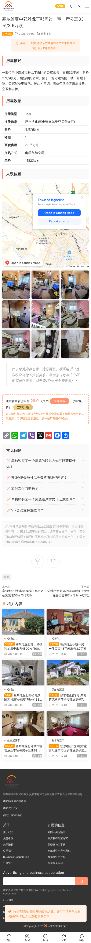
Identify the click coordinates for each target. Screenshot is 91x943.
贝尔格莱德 (58, 689)
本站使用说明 (10, 808)
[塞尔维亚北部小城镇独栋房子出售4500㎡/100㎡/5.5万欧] (23, 622)
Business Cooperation (16, 856)
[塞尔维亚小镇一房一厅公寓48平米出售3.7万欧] (68, 622)
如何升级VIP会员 (12, 815)
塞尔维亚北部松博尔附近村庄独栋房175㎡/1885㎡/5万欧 (22, 697)
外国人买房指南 (56, 832)
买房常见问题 (55, 863)
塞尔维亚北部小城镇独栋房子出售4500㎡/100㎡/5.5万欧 (23, 646)
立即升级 (23, 407)
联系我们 (8, 850)
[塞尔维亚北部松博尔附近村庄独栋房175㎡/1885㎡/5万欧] (23, 672)
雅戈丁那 (46, 33)
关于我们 (8, 832)
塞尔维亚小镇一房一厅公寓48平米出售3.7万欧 (68, 646)
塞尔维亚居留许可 (61, 122)
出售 (6, 577)
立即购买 (60, 401)
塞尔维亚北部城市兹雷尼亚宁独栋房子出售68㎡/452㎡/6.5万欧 (23, 748)
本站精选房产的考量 (14, 801)
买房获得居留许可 (58, 838)
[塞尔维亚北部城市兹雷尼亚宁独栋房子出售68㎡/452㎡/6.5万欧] (23, 723)
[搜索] (72, 6)
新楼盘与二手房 (56, 844)
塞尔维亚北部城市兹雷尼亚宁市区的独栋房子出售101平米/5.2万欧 (68, 748)
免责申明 (8, 838)
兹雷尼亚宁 (13, 740)
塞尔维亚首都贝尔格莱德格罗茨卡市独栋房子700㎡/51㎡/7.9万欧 (68, 697)
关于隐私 (8, 844)
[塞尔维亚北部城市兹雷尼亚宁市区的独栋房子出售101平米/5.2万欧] (68, 723)
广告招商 (8, 899)
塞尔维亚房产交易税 (59, 850)
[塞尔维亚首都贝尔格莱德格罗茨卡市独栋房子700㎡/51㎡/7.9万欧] (68, 672)
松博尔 (11, 638)
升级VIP (7, 863)
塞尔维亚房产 (60, 926)
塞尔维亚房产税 (56, 856)
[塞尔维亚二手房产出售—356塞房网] (8, 6)
